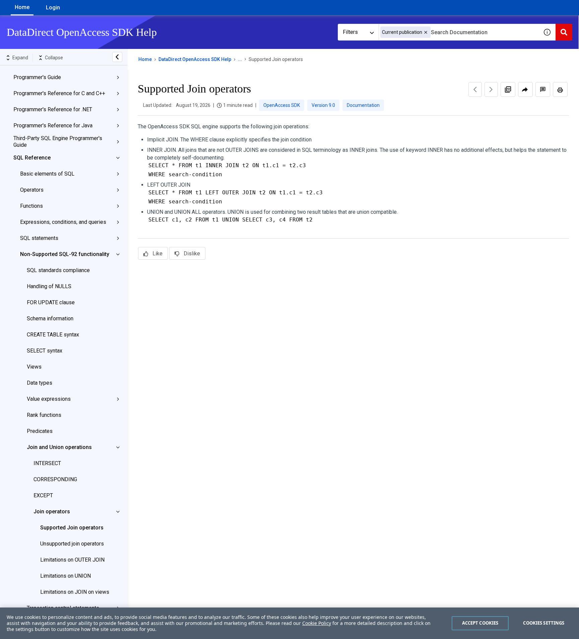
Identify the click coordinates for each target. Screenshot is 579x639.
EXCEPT (43, 495)
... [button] (240, 59)
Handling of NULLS (49, 286)
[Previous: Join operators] (475, 89)
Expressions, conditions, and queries (63, 222)
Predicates (40, 431)
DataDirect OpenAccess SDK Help (194, 59)
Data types (39, 383)
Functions (31, 206)
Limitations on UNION (65, 576)
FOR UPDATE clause (51, 302)
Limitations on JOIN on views (74, 592)
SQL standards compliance (58, 270)
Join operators (52, 511)
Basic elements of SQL (47, 174)
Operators (32, 190)
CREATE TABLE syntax (53, 334)
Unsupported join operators (72, 543)
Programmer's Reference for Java (52, 125)
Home (22, 7)
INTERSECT (47, 463)
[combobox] (459, 32)
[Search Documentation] (564, 32)
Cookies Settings (543, 623)
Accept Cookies (480, 623)
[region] (289, 623)
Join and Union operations (59, 447)
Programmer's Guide (37, 77)
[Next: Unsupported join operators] (491, 89)
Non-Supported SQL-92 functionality (64, 254)
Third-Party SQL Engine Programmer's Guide (57, 141)
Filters (350, 32)
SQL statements (39, 238)
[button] (425, 32)
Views (34, 367)
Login (53, 7)
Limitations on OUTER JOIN (72, 560)
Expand (20, 57)
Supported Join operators (72, 527)
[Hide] (117, 57)
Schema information (50, 318)
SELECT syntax (44, 350)
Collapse (54, 57)
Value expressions (49, 399)
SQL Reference (32, 157)
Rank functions (44, 415)
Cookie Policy (316, 623)
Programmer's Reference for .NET (52, 109)
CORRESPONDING (55, 479)
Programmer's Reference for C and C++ (59, 93)
